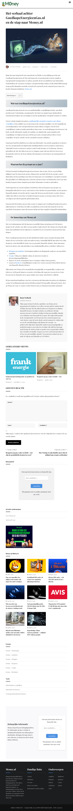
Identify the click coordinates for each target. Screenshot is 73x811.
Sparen (60, 785)
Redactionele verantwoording (35, 788)
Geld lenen (51, 785)
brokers (18, 263)
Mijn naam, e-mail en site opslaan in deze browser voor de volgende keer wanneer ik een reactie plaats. (36, 435)
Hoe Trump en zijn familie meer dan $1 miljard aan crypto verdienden (53, 454)
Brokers (51, 782)
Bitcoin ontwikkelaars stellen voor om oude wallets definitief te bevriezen (15, 632)
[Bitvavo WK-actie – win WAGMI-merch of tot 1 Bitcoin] (58, 566)
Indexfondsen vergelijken (14, 685)
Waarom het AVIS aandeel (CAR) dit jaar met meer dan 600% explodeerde (58, 606)
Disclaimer (30, 779)
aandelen (21, 251)
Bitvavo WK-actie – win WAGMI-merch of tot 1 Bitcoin (56, 579)
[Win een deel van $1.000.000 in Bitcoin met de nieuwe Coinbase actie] (15, 592)
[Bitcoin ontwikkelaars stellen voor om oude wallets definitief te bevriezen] (15, 619)
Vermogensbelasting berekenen (16, 694)
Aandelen (51, 776)
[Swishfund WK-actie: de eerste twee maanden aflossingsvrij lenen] (36, 566)
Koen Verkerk (25, 297)
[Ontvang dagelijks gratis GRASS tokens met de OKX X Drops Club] (36, 592)
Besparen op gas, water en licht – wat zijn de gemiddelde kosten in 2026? (19, 454)
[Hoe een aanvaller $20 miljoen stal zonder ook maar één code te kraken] (15, 566)
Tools (50, 788)
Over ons (29, 782)
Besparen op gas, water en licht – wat (49, 377)
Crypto (11, 256)
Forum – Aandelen (12, 655)
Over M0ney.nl (10, 516)
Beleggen (12, 251)
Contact (29, 776)
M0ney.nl (28, 89)
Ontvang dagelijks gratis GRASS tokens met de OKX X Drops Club (36, 606)
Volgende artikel (60, 450)
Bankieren (61, 776)
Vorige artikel (12, 450)
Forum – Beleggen (11, 659)
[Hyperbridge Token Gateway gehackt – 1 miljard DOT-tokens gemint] (36, 619)
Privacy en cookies (32, 785)
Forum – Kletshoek (12, 672)
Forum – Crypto (11, 668)
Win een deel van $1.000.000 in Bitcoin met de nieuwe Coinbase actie (14, 606)
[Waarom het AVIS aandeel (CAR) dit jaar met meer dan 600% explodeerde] (58, 592)
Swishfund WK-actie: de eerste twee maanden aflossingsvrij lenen (35, 579)
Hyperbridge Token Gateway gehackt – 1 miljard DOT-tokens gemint (36, 632)
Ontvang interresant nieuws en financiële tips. (37, 472)
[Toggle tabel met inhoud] (19, 95)
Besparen (35, 67)
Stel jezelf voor (10, 520)
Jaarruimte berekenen (13, 689)
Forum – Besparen (12, 663)
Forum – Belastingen (12, 651)
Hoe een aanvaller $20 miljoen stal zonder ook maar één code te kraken (14, 579)
